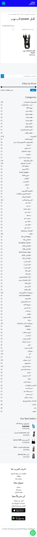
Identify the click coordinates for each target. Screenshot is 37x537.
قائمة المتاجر (18, 492)
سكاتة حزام (29, 111)
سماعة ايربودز (26, 366)
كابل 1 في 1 (27, 261)
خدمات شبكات (26, 342)
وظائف (18, 476)
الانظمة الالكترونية (27, 191)
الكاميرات (26, 181)
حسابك (18, 487)
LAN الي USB (26, 249)
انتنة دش (28, 203)
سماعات (28, 311)
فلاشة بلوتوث (27, 317)
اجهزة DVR (25, 175)
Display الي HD (26, 236)
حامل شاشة (27, 209)
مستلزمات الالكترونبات (25, 292)
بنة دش (28, 206)
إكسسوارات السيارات (30, 102)
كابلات (30, 234)
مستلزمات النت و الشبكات (24, 323)
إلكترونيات (33, 136)
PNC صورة (25, 169)
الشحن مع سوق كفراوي (19, 506)
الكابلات (26, 178)
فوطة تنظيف (28, 126)
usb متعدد (28, 298)
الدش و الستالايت (27, 200)
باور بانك (28, 357)
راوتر (29, 345)
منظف (34, 411)
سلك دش (28, 221)
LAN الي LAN (26, 246)
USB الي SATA (26, 255)
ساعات (34, 404)
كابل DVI (28, 271)
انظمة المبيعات (26, 197)
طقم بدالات (29, 117)
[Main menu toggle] (3, 3)
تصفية (33, 90)
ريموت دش (27, 218)
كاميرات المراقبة (26, 163)
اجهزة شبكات (27, 332)
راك (27, 188)
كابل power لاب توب (24, 280)
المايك (27, 185)
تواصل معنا (18, 479)
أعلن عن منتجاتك (19, 501)
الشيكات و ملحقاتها (26, 231)
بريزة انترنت (28, 388)
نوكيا (29, 379)
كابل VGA (28, 283)
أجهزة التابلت (28, 139)
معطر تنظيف (28, 133)
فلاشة (29, 314)
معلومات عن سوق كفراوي (18, 473)
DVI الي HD (27, 240)
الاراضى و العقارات (30, 385)
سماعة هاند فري (26, 369)
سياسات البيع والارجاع (18, 503)
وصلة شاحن (27, 382)
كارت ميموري (26, 375)
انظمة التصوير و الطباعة (24, 194)
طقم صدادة (29, 120)
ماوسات (28, 154)
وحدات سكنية (28, 397)
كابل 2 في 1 (27, 264)
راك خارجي (27, 308)
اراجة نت (28, 335)
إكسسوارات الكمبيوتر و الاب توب (22, 142)
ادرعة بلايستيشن (26, 301)
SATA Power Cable (25, 252)
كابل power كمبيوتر (25, 277)
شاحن (29, 372)
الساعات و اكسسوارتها (29, 401)
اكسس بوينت (27, 338)
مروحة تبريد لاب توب (24, 157)
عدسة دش (27, 227)
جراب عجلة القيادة (27, 105)
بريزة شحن (29, 394)
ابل (30, 354)
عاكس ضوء (29, 123)
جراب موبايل (27, 360)
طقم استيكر (28, 114)
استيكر (28, 145)
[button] (33, 533)
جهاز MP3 (29, 108)
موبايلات (30, 351)
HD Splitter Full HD (25, 243)
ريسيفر (28, 215)
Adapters (28, 326)
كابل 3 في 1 (27, 268)
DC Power (25, 166)
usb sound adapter (25, 295)
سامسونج (28, 363)
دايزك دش (28, 212)
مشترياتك (18, 490)
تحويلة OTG (27, 305)
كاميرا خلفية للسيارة (26, 130)
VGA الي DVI (26, 258)
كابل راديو (28, 286)
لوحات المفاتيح (26, 151)
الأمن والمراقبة (28, 160)
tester (29, 329)
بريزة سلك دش (28, 391)
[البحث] (2, 76)
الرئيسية (33, 14)
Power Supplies (24, 172)
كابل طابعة (27, 289)
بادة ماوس (27, 148)
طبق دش (28, 224)
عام (35, 408)
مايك (29, 320)
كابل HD (28, 274)
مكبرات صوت (28, 348)
